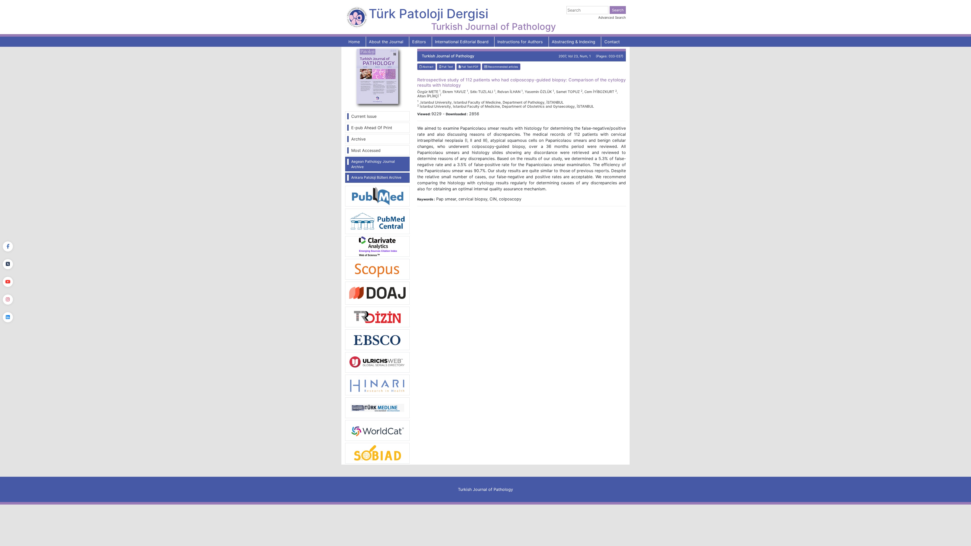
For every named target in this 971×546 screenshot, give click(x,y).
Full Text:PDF (469, 67)
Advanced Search (612, 17)
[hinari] (377, 384)
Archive (358, 139)
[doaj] (377, 292)
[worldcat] (377, 430)
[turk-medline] (377, 407)
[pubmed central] (377, 220)
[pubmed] (377, 195)
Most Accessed (366, 150)
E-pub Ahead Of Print (371, 127)
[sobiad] (377, 453)
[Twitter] (8, 264)
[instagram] (8, 299)
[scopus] (377, 268)
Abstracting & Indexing (573, 41)
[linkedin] (8, 317)
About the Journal (386, 41)
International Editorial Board (462, 41)
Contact (612, 41)
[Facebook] (8, 246)
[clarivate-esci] (377, 245)
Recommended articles (502, 67)
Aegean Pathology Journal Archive (373, 164)
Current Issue (364, 116)
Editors (419, 41)
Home (354, 41)
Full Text (447, 67)
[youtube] (8, 282)
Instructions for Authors (520, 41)
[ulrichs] (377, 362)
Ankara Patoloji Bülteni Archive (376, 177)
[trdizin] (377, 316)
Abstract (427, 67)
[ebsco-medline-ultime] (377, 339)
